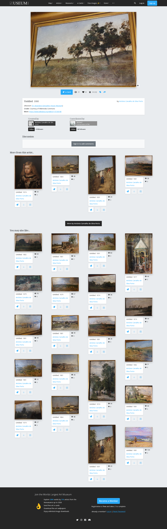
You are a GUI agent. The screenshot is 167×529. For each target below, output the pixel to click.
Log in (141, 3)
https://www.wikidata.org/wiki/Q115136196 (45, 112)
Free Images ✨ (93, 3)
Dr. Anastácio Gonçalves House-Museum (47, 106)
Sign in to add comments (83, 144)
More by (83, 223)
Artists (58, 3)
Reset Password (119, 511)
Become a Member (108, 501)
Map (50, 3)
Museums (69, 3)
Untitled (19, 192)
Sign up (152, 3)
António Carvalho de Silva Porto (131, 101)
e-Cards (80, 3)
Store (106, 3)
